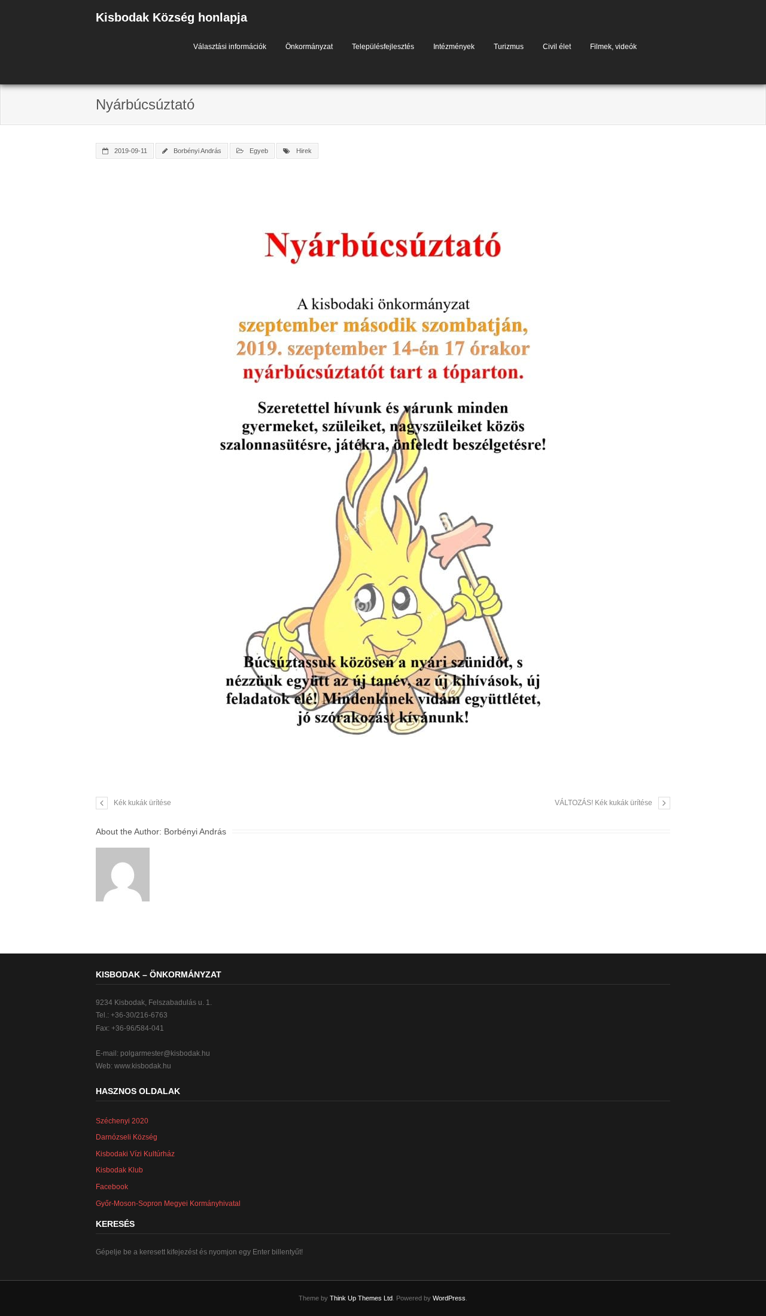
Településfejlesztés (383, 46)
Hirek (304, 150)
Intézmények (454, 46)
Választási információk (229, 46)
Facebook (112, 1187)
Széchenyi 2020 (122, 1121)
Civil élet (557, 46)
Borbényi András (197, 150)
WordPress (449, 1298)
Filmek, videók (613, 46)
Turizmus (509, 46)
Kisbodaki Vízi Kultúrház (135, 1154)
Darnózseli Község (126, 1137)
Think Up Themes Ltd (361, 1298)
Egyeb (259, 150)
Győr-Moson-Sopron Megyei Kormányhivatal (168, 1203)
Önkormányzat (309, 46)
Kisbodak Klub (119, 1170)
